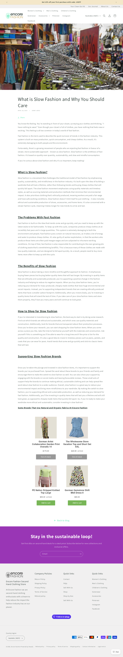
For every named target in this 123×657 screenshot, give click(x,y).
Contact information (89, 646)
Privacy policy (50, 646)
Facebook (96, 609)
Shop (65, 592)
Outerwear (96, 592)
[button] (35, 10)
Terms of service (63, 646)
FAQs (65, 583)
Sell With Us (68, 588)
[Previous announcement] (6, 2)
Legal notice (102, 646)
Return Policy (40, 579)
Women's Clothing (99, 579)
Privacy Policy (40, 588)
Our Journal (93, 6)
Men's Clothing (98, 583)
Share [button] (22, 117)
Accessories (96, 596)
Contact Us (116, 6)
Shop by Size (68, 596)
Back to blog (63, 520)
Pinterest (95, 600)
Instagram (96, 605)
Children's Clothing (99, 588)
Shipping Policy (41, 583)
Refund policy (40, 596)
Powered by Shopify (27, 646)
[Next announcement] (116, 2)
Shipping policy (75, 646)
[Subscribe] (80, 554)
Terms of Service (41, 592)
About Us (104, 6)
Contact (66, 579)
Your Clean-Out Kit (78, 6)
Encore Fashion (16, 646)
